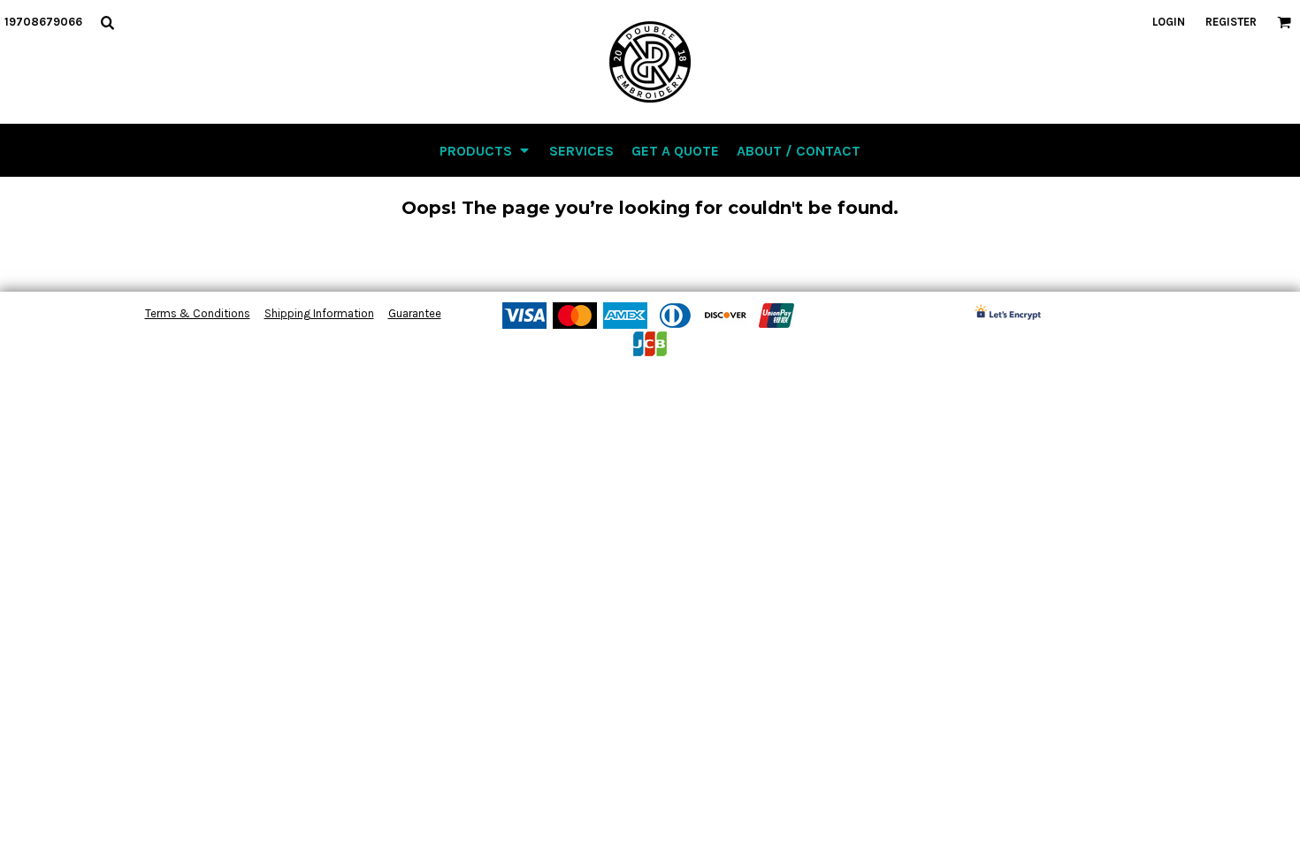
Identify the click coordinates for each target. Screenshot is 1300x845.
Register (1231, 21)
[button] (107, 22)
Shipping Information (319, 313)
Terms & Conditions (197, 313)
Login (1168, 21)
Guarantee (414, 313)
